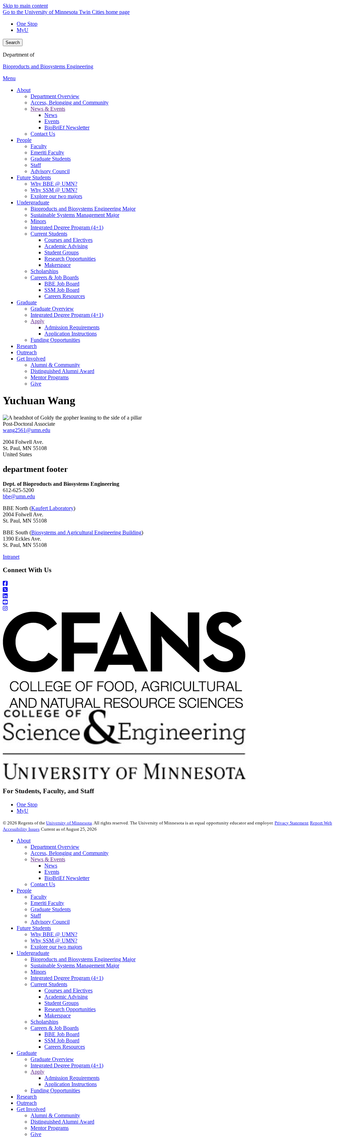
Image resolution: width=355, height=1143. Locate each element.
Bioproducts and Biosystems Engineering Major (83, 959)
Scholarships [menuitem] (44, 271)
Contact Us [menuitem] (43, 134)
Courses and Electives (68, 990)
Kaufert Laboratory (52, 508)
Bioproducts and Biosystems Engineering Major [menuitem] (83, 209)
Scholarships (44, 1022)
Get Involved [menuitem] (31, 359)
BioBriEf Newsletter (66, 878)
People (24, 891)
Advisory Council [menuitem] (50, 171)
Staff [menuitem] (36, 165)
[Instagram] (177, 609)
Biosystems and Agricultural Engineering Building (86, 532)
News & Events (48, 859)
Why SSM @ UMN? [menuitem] (54, 190)
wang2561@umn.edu (26, 430)
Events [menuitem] (51, 121)
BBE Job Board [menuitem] (61, 284)
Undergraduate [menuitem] (33, 202)
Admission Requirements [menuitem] (71, 327)
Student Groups (61, 1003)
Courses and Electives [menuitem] (68, 240)
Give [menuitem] (36, 384)
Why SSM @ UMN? (54, 940)
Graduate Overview (52, 1059)
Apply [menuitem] (37, 321)
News (50, 866)
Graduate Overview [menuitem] (52, 309)
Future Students (34, 928)
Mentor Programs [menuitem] (50, 377)
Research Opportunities (70, 1009)
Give (36, 1134)
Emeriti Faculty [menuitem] (47, 152)
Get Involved (31, 1109)
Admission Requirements (71, 1078)
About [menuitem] (24, 90)
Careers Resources (64, 1047)
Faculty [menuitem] (39, 146)
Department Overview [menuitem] (55, 96)
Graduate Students (51, 909)
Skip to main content (25, 6)
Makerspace (57, 1015)
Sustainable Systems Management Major (75, 965)
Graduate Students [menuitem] (51, 159)
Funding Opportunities (55, 1090)
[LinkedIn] (177, 596)
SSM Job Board (61, 1040)
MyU (22, 30)
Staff (36, 915)
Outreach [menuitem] (27, 352)
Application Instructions (70, 1084)
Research (27, 1097)
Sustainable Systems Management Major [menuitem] (75, 215)
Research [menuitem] (27, 346)
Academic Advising (66, 997)
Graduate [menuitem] (27, 302)
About (24, 841)
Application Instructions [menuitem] (70, 334)
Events (51, 872)
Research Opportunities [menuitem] (70, 259)
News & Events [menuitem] (48, 109)
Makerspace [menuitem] (57, 265)
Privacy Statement (292, 823)
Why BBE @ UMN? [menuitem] (54, 184)
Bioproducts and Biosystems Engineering (48, 66)
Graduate (27, 1053)
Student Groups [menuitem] (61, 252)
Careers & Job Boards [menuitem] (55, 277)
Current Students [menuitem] (49, 234)
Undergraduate (33, 953)
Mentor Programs (50, 1128)
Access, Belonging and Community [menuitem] (70, 102)
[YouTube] (177, 602)
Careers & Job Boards (55, 1028)
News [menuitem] (50, 115)
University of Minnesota (69, 823)
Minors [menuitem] (38, 221)
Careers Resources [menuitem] (64, 296)
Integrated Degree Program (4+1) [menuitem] (67, 227)
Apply (37, 1072)
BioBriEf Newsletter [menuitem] (66, 127)
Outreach (27, 1103)
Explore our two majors (56, 947)
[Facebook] (177, 584)
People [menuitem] (24, 140)
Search (13, 42)
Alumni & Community (55, 1115)
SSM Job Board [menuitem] (61, 290)
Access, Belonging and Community (70, 853)
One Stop (27, 24)
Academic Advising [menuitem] (66, 246)
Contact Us (43, 884)
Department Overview (55, 847)
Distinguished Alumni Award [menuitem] (62, 371)
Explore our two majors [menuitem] (56, 196)
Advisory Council (50, 922)
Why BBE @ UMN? (54, 934)
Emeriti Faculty (47, 903)
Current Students (49, 984)
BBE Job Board (61, 1034)
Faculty (39, 897)
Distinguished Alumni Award (62, 1122)
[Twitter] (177, 590)
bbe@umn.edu (19, 496)
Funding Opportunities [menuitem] (55, 340)
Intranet (11, 557)
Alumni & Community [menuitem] (55, 365)
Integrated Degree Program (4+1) (67, 978)
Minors (38, 972)
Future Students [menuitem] (34, 177)
